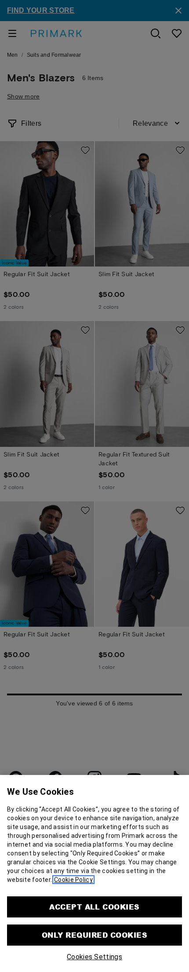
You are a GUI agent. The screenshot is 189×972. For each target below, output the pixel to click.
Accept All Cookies (94, 907)
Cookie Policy (73, 879)
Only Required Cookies (94, 935)
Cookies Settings (94, 957)
